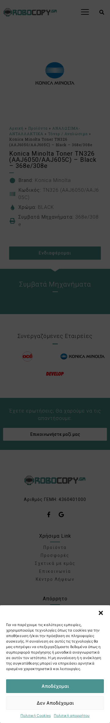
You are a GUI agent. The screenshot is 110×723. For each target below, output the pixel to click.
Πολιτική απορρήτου (72, 715)
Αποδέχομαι (55, 686)
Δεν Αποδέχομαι (55, 703)
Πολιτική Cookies (35, 715)
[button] (101, 613)
